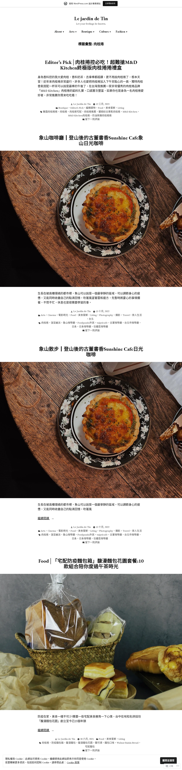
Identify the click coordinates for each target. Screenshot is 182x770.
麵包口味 (109, 742)
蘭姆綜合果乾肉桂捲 (109, 111)
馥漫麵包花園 (85, 742)
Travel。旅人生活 (132, 315)
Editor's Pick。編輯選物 (83, 108)
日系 (74, 326)
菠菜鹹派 (56, 322)
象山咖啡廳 (69, 322)
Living (121, 108)
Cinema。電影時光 (58, 315)
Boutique (86, 31)
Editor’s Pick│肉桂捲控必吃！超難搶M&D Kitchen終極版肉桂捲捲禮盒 (91, 65)
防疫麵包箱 (57, 742)
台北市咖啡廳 (131, 322)
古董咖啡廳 (116, 322)
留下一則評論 (92, 119)
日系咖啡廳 (85, 326)
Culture (104, 31)
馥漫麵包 (71, 742)
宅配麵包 (90, 746)
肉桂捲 (63, 111)
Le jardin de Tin (91, 18)
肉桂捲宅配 (76, 111)
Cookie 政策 (73, 762)
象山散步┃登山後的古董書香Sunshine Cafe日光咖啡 (91, 352)
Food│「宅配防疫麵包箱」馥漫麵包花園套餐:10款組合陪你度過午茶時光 (91, 564)
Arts (72, 31)
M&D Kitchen (130, 111)
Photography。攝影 (109, 315)
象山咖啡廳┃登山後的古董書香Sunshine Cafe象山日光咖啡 (91, 140)
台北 (91, 319)
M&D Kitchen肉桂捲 (79, 115)
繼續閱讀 (44, 519)
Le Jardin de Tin (82, 104)
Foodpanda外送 (85, 322)
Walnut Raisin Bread (127, 742)
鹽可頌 (98, 742)
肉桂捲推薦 (90, 111)
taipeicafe (102, 322)
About (58, 31)
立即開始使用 (110, 3)
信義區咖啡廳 (101, 326)
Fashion (120, 31)
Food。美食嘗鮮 (106, 108)
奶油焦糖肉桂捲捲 (102, 115)
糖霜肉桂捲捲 (50, 111)
